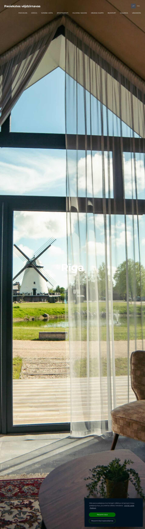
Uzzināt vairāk (129, 506)
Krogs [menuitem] (34, 13)
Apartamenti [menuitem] (62, 13)
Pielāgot (93, 508)
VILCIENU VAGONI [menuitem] (79, 13)
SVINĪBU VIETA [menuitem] (47, 13)
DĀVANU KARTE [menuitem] (97, 13)
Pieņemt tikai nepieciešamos (102, 521)
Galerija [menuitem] (124, 13)
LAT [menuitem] (133, 6)
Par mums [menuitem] (22, 13)
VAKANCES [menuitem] (136, 13)
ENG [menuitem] (138, 6)
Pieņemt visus (102, 515)
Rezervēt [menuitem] (112, 13)
